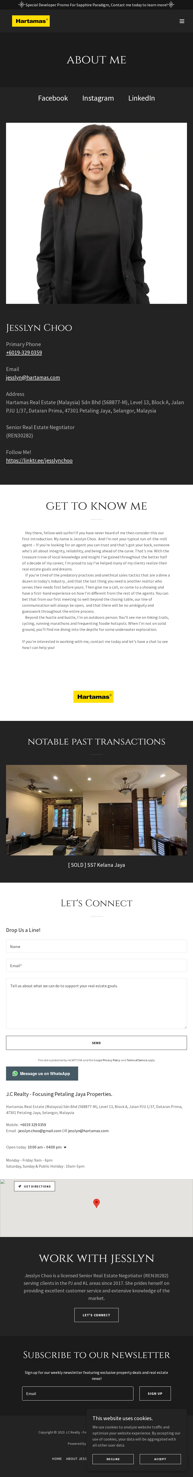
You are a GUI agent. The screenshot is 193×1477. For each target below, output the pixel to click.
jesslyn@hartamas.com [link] (88, 1130)
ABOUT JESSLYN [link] (79, 1458)
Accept (160, 1459)
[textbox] (96, 946)
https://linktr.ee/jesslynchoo (39, 460)
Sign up (155, 1393)
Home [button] (57, 1458)
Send (96, 1043)
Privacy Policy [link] (111, 1060)
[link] (31, 21)
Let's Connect (96, 1315)
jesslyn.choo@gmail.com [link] (39, 1130)
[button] (182, 21)
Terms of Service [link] (137, 1060)
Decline (113, 1459)
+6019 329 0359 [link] (33, 1124)
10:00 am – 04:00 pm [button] (45, 1147)
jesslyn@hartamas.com (33, 377)
